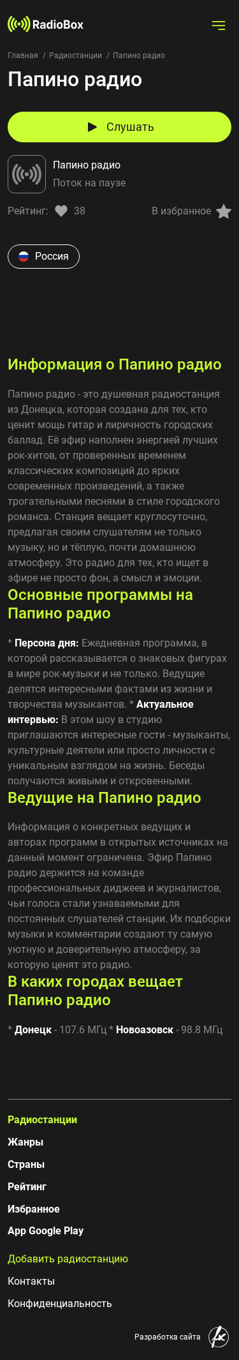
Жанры (25, 1142)
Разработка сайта (167, 1337)
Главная (23, 55)
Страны (26, 1164)
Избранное (34, 1209)
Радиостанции (75, 55)
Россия (52, 256)
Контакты (31, 1281)
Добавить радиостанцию (68, 1259)
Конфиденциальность (60, 1303)
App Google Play (45, 1231)
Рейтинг (27, 1187)
